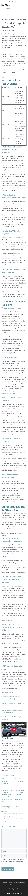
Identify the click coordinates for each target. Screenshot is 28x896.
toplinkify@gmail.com (14, 889)
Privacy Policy (14, 885)
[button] (23, 5)
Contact (5, 882)
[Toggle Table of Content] (2, 77)
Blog (5, 811)
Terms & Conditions (19, 882)
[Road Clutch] (6, 5)
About (10, 882)
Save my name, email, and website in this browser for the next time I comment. (14, 862)
